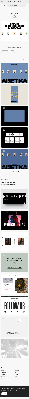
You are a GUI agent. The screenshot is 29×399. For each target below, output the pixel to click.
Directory (3, 376)
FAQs (16, 376)
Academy (17, 370)
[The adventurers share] (14, 284)
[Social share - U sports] (14, 305)
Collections (3, 372)
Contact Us (17, 381)
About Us (17, 378)
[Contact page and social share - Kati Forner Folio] (14, 262)
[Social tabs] (14, 199)
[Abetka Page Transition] (14, 137)
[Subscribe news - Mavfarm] (14, 220)
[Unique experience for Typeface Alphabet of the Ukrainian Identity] (14, 159)
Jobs (16, 372)
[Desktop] (14, 73)
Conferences (4, 378)
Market (16, 374)
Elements (3, 374)
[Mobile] (14, 94)
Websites (3, 370)
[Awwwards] (5, 5)
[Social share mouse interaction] (14, 241)
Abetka (14, 17)
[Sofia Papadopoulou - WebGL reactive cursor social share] (14, 348)
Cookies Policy (17, 390)
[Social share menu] (14, 327)
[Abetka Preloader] (14, 116)
